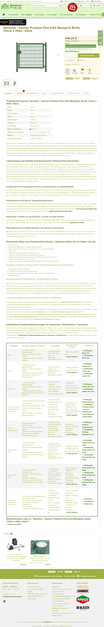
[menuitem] (48, 6)
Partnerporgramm (57, 594)
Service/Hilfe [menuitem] (97, 1)
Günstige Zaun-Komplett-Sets (86, 209)
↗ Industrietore (87, 504)
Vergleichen (71, 60)
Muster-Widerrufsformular (36, 596)
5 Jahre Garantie (71, 357)
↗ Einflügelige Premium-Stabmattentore (87, 424)
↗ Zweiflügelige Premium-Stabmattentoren (88, 432)
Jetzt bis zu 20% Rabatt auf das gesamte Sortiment (62, 590)
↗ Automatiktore (88, 501)
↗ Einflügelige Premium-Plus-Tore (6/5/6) (88, 442)
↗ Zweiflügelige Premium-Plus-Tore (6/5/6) (88, 449)
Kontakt (30, 591)
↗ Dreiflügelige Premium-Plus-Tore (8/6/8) (88, 482)
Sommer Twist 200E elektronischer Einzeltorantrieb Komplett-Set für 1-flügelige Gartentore (16, 557)
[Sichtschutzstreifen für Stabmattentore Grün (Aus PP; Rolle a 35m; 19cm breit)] (40, 547)
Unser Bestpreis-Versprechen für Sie (63, 596)
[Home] (3, 14)
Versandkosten (47, 622)
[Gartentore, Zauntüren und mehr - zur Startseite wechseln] (11, 6)
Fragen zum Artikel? (15, 524)
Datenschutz (56, 587)
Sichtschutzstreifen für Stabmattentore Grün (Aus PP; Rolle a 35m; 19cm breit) (40, 558)
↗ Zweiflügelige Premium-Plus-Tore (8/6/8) (88, 475)
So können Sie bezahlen (35, 589)
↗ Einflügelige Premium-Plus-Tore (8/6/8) (88, 467)
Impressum (55, 611)
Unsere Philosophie (58, 601)
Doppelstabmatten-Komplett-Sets (60, 211)
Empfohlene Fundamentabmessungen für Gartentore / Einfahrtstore (42, 335)
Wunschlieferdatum (72, 51)
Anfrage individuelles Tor (57, 93)
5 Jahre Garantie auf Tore (60, 603)
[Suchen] (60, 6)
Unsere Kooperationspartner (61, 599)
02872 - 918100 (85, 1)
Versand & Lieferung (34, 587)
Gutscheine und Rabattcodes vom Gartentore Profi (63, 614)
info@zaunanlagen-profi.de (12, 596)
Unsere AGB (32, 599)
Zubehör (44, 93)
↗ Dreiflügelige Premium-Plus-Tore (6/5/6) (88, 457)
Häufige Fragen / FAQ (32, 93)
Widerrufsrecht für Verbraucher (37, 594)
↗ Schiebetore (87, 499)
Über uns (86, 93)
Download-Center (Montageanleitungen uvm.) (61, 607)
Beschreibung (8, 93)
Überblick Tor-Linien (74, 93)
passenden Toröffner (77, 222)
